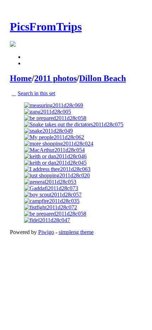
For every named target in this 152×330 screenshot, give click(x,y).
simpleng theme (76, 232)
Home (21, 78)
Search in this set (36, 93)
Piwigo (46, 232)
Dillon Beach (102, 78)
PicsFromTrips (46, 26)
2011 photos (55, 78)
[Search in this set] (28, 57)
